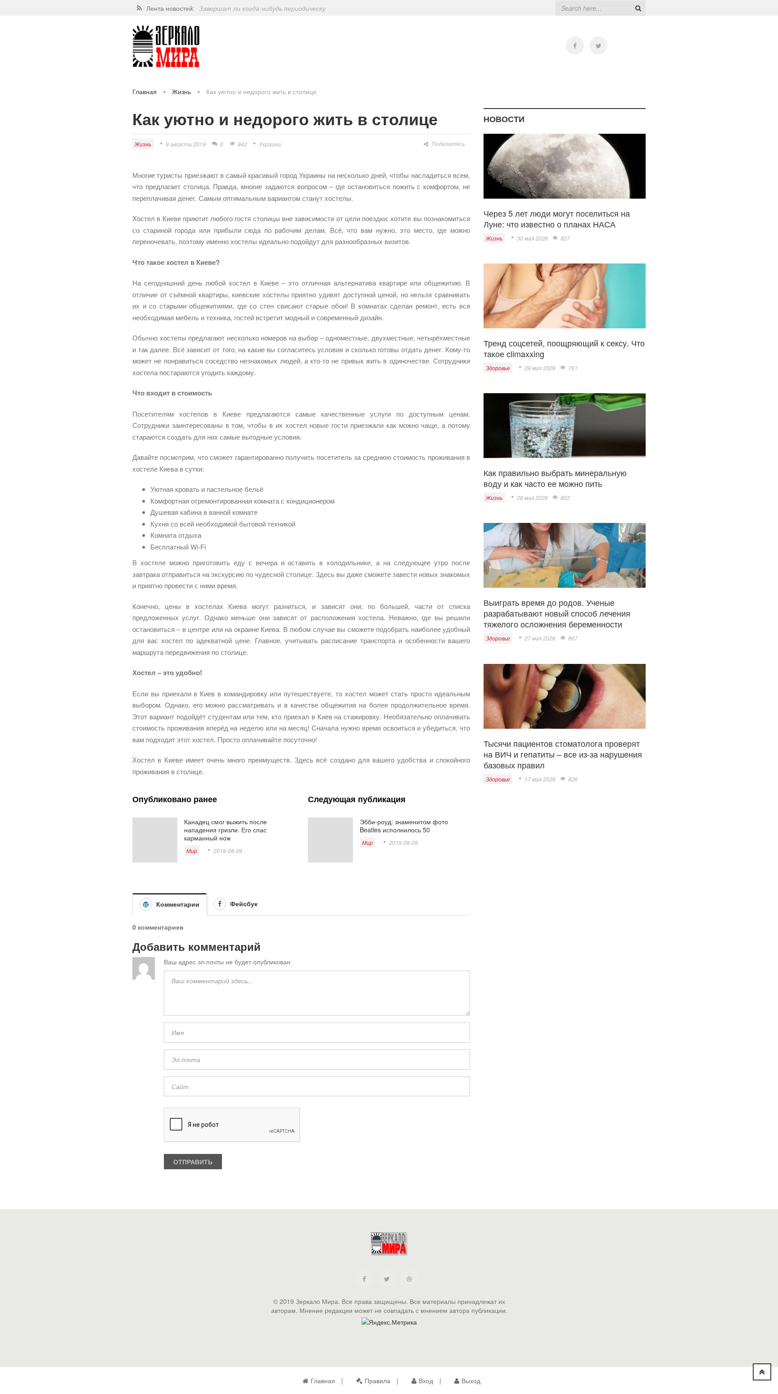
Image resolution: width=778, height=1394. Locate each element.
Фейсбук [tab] (243, 903)
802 (565, 497)
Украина (270, 144)
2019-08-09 (227, 850)
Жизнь (181, 91)
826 (573, 779)
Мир (191, 850)
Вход (426, 1380)
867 (573, 638)
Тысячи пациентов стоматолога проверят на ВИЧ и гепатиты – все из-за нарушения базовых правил (563, 754)
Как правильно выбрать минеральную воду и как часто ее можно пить (555, 478)
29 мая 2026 (540, 368)
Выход (470, 1380)
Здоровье (498, 368)
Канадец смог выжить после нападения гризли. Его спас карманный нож (225, 829)
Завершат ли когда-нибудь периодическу (262, 4)
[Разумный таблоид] (166, 46)
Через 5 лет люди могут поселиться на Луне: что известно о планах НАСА (557, 218)
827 (565, 238)
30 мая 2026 (532, 238)
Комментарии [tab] (176, 903)
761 (573, 368)
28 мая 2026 (532, 497)
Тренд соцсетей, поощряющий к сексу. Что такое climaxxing (564, 348)
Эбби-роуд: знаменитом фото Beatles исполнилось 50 (404, 825)
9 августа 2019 (186, 144)
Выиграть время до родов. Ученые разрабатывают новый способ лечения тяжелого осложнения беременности (557, 613)
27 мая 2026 (540, 638)
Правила (377, 1380)
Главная (144, 91)
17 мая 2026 (540, 779)
